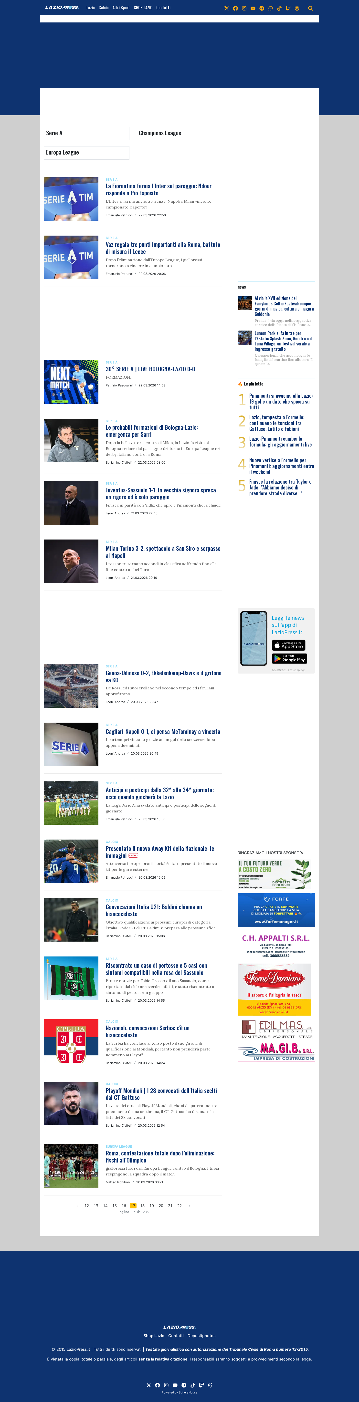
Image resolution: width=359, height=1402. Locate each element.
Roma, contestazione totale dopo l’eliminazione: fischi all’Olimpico (160, 1156)
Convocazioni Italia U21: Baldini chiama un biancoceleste (154, 910)
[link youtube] (253, 7)
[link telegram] (261, 7)
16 (124, 1205)
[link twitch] (288, 7)
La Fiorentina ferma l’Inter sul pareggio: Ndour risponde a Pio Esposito (158, 189)
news (242, 286)
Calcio (104, 7)
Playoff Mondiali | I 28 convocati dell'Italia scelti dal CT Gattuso (161, 1094)
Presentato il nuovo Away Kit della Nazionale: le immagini (160, 852)
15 (114, 1205)
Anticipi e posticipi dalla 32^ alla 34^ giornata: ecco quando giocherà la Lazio (160, 793)
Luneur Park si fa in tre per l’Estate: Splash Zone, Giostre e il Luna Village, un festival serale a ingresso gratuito (283, 341)
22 (179, 1205)
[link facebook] (235, 7)
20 (161, 1205)
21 (170, 1205)
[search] (310, 7)
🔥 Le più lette (250, 383)
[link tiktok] (279, 7)
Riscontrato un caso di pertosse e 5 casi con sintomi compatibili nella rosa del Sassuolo (156, 968)
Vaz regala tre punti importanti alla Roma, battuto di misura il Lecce (163, 248)
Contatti (163, 7)
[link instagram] (244, 7)
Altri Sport (121, 7)
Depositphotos (202, 1335)
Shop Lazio (154, 1335)
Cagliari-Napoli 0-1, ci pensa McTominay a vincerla (163, 731)
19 (151, 1205)
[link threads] (297, 7)
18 (142, 1205)
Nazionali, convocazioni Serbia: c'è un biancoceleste (148, 1031)
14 (105, 1205)
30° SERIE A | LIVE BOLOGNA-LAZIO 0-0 (150, 368)
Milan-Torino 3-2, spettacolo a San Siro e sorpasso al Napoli (163, 552)
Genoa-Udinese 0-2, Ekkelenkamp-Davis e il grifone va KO (164, 676)
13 (96, 1205)
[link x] (226, 7)
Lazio (90, 7)
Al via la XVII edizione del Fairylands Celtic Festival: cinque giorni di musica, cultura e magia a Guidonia (284, 306)
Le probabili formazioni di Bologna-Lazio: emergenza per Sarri (152, 430)
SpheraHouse (188, 1392)
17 (133, 1205)
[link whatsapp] (270, 7)
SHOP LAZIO (143, 7)
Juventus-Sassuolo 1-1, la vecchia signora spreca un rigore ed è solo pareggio (161, 493)
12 (86, 1205)
